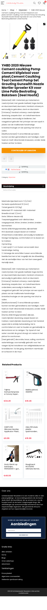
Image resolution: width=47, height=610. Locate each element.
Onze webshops (8, 561)
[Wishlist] (39, 3)
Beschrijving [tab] (8, 186)
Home (4, 10)
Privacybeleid (7, 573)
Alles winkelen (7, 552)
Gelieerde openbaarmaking (12, 579)
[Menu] (2, 3)
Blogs (4, 558)
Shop (12, 10)
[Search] (34, 3)
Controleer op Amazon (23, 150)
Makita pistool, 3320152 (32, 390)
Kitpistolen (23, 10)
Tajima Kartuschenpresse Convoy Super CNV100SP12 (11, 393)
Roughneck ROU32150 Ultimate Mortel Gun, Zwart (32, 467)
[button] (44, 24)
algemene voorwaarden (11, 576)
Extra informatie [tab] (9, 190)
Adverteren (6, 564)
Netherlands (15, 169)
